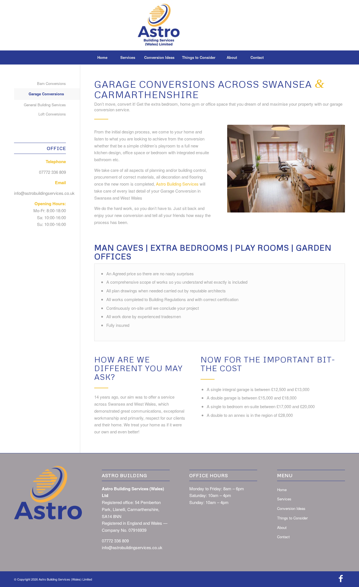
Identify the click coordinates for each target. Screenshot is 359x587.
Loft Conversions (52, 114)
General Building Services (45, 104)
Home (282, 489)
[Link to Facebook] (341, 578)
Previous (233, 169)
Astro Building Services (177, 184)
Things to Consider (292, 518)
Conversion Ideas (291, 508)
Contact (283, 536)
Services (284, 499)
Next (339, 169)
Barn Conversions (51, 83)
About (282, 527)
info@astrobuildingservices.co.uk (44, 193)
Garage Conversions (46, 93)
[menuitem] (102, 57)
